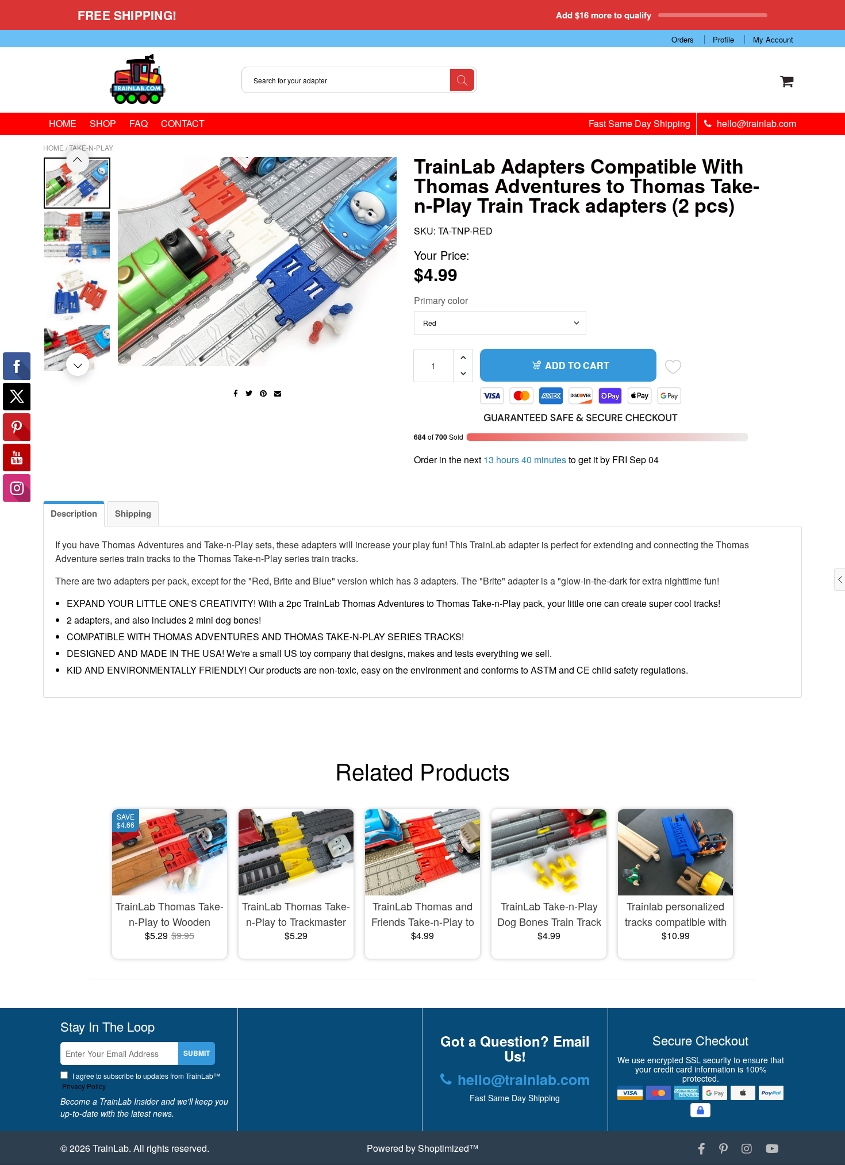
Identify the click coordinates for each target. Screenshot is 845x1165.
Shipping (133, 513)
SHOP (103, 123)
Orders (682, 39)
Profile (723, 39)
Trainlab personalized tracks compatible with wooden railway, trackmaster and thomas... (676, 913)
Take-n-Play (91, 147)
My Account (773, 39)
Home (53, 147)
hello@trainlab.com (755, 123)
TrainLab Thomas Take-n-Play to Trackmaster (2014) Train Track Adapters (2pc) (296, 913)
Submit (196, 1053)
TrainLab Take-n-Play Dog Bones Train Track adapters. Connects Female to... (549, 913)
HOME (62, 123)
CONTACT (183, 123)
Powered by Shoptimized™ (422, 1148)
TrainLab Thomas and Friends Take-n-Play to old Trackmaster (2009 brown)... (422, 913)
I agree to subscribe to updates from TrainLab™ (140, 1081)
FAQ (138, 123)
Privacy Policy (83, 1086)
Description (74, 513)
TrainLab (111, 1148)
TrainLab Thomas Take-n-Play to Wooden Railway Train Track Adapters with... (170, 913)
